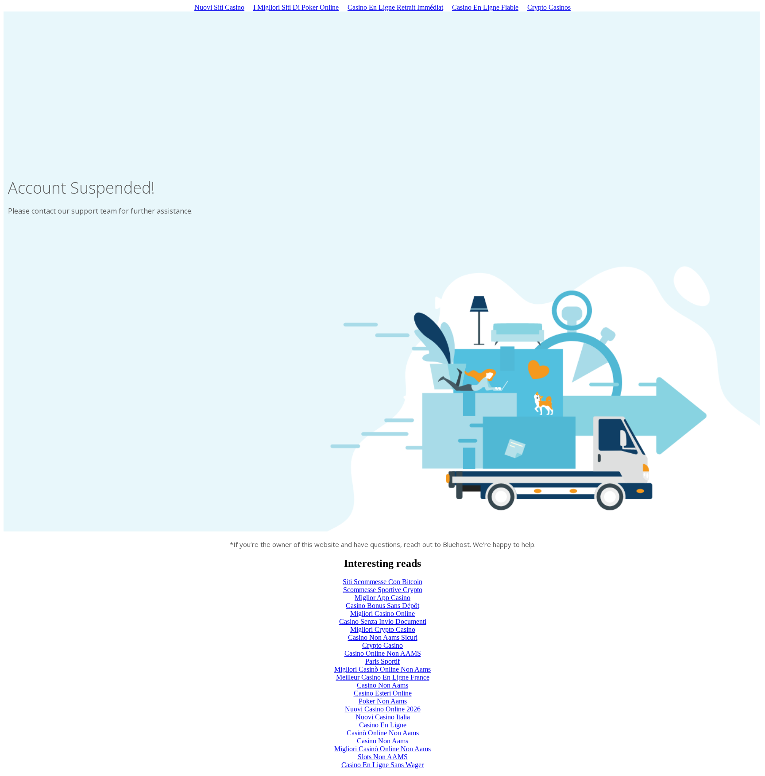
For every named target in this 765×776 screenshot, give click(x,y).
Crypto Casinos (549, 7)
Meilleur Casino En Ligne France (382, 677)
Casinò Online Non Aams (383, 733)
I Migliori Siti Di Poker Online (296, 7)
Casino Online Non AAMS (382, 653)
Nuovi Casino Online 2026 (383, 709)
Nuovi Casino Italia (382, 717)
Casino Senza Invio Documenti (382, 621)
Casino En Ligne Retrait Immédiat (395, 7)
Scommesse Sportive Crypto (382, 589)
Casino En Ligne (382, 725)
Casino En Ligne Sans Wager (382, 764)
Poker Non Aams (383, 701)
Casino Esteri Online (383, 693)
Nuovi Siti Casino (219, 7)
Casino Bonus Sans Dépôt (382, 605)
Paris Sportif (382, 661)
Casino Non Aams (382, 685)
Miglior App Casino (382, 597)
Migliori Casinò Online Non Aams (382, 669)
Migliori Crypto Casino (382, 629)
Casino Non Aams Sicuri (382, 637)
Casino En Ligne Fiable (485, 7)
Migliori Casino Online (382, 613)
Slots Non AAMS (383, 757)
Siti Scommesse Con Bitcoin (382, 581)
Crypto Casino (382, 645)
